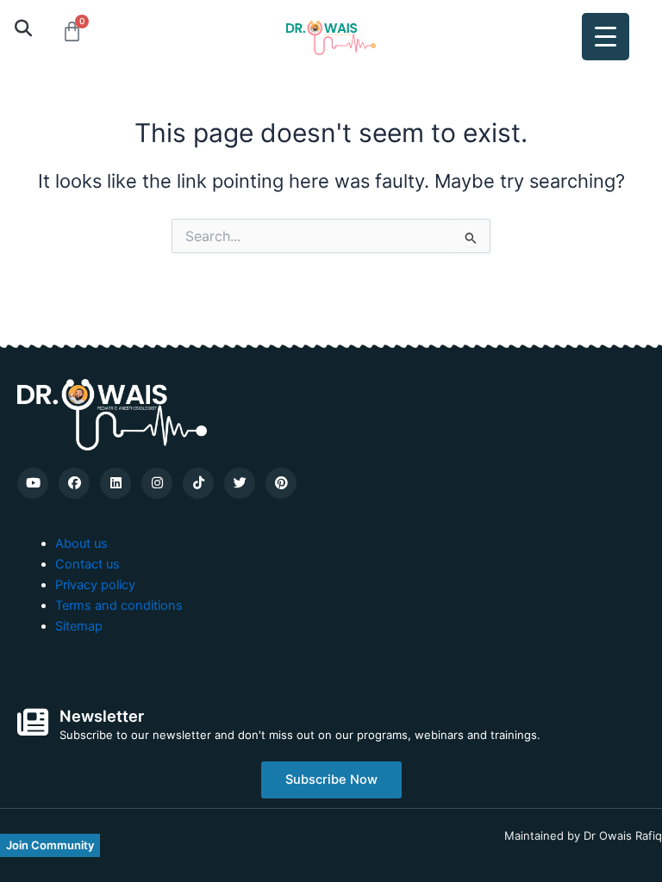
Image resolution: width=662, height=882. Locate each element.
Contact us (87, 564)
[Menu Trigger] (605, 36)
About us (81, 543)
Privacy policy (95, 585)
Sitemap (79, 626)
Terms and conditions (119, 605)
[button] (23, 28)
